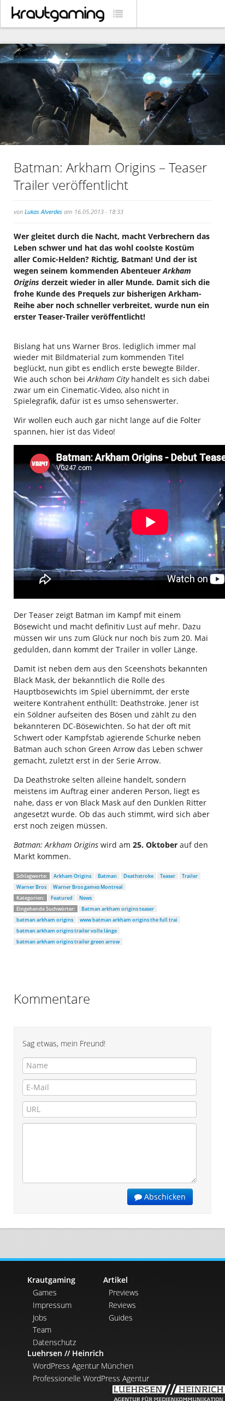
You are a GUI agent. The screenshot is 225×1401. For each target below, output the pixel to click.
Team (42, 1329)
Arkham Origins (72, 875)
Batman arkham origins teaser (117, 908)
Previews (124, 1292)
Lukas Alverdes (43, 211)
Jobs (40, 1317)
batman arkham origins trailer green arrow (68, 941)
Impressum (52, 1305)
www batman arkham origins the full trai (128, 919)
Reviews (122, 1305)
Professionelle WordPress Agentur (91, 1378)
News (85, 897)
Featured (62, 897)
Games (45, 1292)
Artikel (115, 1280)
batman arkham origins (44, 919)
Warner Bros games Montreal (88, 886)
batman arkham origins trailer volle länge (66, 930)
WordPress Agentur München (83, 1366)
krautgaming (57, 14)
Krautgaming (51, 1280)
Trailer (190, 875)
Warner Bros (31, 886)
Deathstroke (138, 875)
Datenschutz (54, 1342)
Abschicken (164, 1196)
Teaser (167, 875)
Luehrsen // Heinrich (65, 1353)
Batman (107, 875)
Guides (121, 1317)
